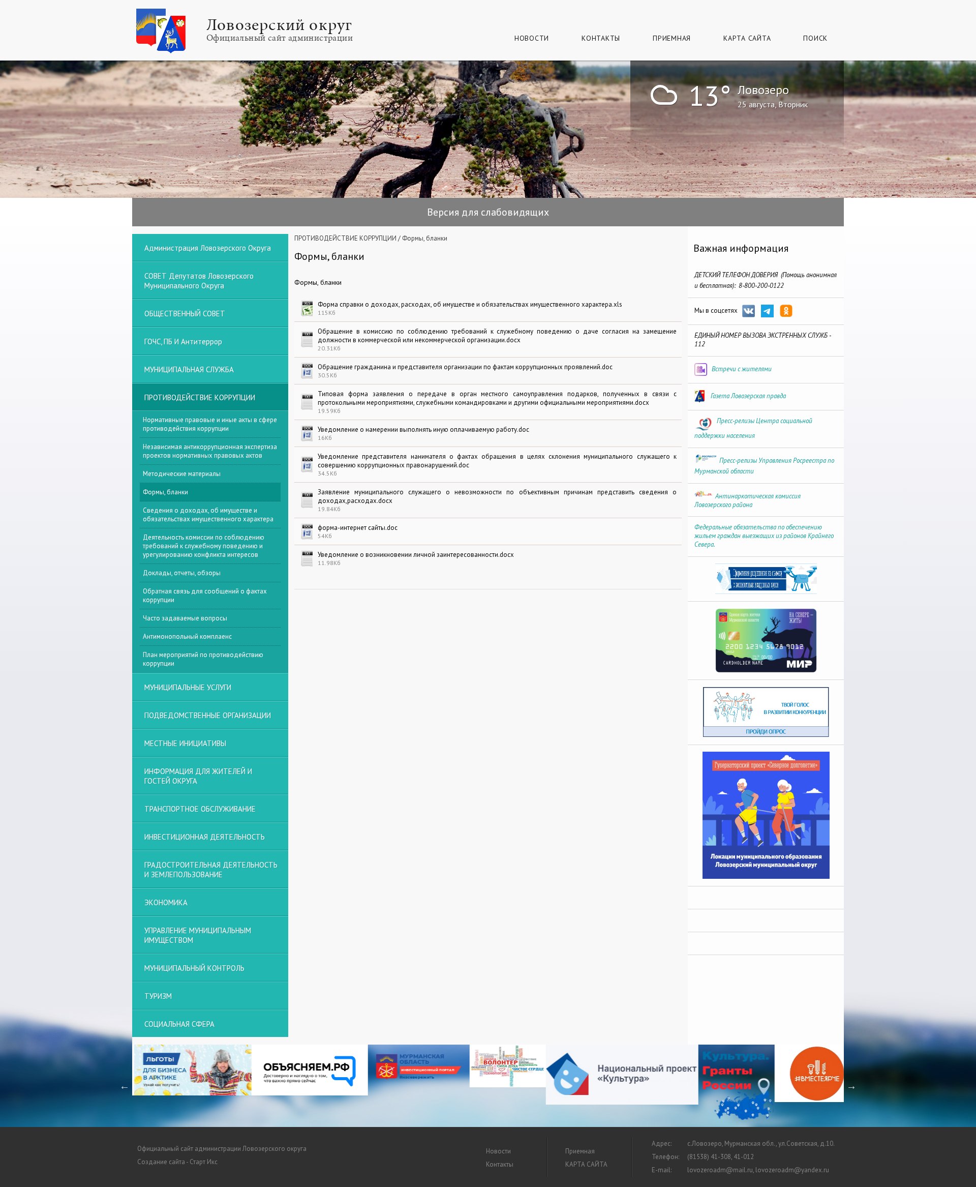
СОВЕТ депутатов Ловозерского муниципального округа (199, 280)
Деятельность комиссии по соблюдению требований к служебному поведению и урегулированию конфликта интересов (203, 546)
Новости (531, 38)
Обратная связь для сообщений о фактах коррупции (205, 595)
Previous (124, 1086)
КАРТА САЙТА (747, 38)
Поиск (815, 38)
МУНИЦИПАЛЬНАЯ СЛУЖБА (189, 369)
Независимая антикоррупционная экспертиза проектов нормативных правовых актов (210, 451)
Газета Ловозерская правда (748, 396)
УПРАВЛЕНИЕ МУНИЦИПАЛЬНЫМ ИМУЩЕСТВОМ (197, 935)
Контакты (601, 38)
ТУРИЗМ (158, 996)
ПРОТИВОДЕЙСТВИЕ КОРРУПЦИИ (345, 238)
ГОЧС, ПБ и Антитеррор (183, 341)
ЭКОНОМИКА (166, 902)
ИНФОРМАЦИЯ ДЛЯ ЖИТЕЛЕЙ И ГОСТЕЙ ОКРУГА (198, 776)
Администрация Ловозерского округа (207, 248)
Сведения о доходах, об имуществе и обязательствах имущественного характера (208, 514)
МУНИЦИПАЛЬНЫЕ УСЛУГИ (187, 687)
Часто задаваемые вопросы (185, 618)
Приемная (672, 38)
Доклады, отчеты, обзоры (182, 573)
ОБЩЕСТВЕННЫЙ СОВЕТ (184, 313)
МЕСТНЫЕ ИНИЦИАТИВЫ (185, 743)
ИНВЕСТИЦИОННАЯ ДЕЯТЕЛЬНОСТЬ (204, 837)
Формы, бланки (165, 492)
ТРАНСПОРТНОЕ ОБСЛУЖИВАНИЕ (200, 809)
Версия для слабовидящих (488, 212)
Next (851, 1086)
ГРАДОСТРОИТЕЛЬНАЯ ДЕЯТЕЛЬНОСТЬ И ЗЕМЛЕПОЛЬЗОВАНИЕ (211, 869)
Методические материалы (182, 473)
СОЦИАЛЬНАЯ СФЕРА (179, 1024)
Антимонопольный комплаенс (187, 636)
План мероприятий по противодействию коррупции (203, 659)
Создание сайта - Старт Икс (177, 1162)
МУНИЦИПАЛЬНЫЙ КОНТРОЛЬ (194, 968)
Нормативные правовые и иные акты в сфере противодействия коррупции (210, 424)
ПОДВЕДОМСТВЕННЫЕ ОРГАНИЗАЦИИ (207, 715)
